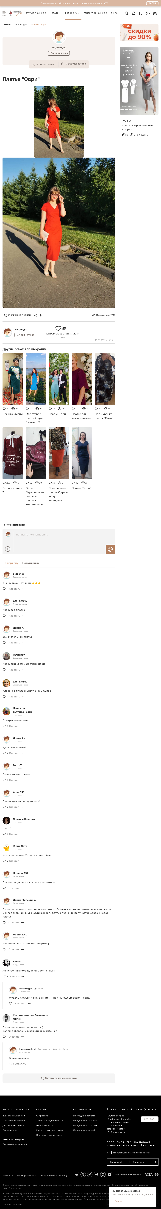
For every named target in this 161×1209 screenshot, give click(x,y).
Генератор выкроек (14, 1139)
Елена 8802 (20, 681)
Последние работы (84, 1115)
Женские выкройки (14, 1115)
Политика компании (12, 1204)
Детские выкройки (13, 1125)
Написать (149, 1119)
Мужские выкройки (14, 1120)
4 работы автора (76, 63)
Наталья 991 (20, 873)
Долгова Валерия (24, 819)
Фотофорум (21, 24)
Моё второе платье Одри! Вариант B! (34, 418)
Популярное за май (84, 1130)
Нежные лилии (13, 414)
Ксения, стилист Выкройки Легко (30, 1017)
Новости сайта (44, 1125)
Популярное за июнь (85, 1125)
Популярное (10, 1130)
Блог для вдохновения (49, 1135)
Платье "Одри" (81, 488)
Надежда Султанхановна (22, 710)
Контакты (8, 1175)
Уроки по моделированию (51, 1120)
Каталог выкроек (16, 1109)
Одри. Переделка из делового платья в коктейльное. (35, 496)
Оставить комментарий (60, 1077)
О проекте (42, 1115)
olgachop (19, 573)
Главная (7, 24)
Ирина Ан (19, 627)
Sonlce (17, 961)
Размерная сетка (27, 1175)
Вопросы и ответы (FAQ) (54, 1175)
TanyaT (17, 765)
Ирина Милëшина (24, 899)
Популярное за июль (85, 1120)
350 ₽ (126, 121)
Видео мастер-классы (15, 1144)
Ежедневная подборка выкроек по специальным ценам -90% (74, 3)
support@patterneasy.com (130, 1174)
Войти (152, 3)
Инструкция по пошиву (49, 1130)
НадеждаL (21, 329)
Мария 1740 (20, 934)
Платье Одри (57, 414)
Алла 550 (18, 792)
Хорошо (119, 1201)
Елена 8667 (20, 600)
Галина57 (19, 654)
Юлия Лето (20, 845)
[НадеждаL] (7, 332)
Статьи (41, 1109)
